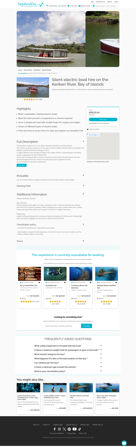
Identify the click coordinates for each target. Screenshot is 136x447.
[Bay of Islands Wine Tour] (29, 268)
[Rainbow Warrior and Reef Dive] (106, 268)
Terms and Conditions (56, 433)
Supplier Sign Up (71, 425)
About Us (36, 425)
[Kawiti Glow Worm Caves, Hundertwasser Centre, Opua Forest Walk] (28, 387)
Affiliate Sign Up (98, 425)
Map (92, 2)
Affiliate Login (84, 425)
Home (20, 70)
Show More (21, 165)
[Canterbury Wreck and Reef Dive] (80, 268)
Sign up (109, 2)
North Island (28, 70)
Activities (63, 6)
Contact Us (46, 425)
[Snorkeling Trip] (55, 268)
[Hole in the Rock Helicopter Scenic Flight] (107, 387)
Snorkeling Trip (51, 285)
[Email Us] (124, 443)
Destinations (52, 6)
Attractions (74, 6)
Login (116, 2)
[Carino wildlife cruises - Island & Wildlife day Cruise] (55, 387)
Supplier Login (58, 425)
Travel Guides (85, 6)
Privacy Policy (71, 433)
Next (117, 38)
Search (87, 326)
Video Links (83, 433)
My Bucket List (100, 2)
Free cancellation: (23, 73)
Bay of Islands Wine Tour (28, 285)
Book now (103, 119)
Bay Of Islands (46, 70)
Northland (37, 70)
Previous (18, 38)
